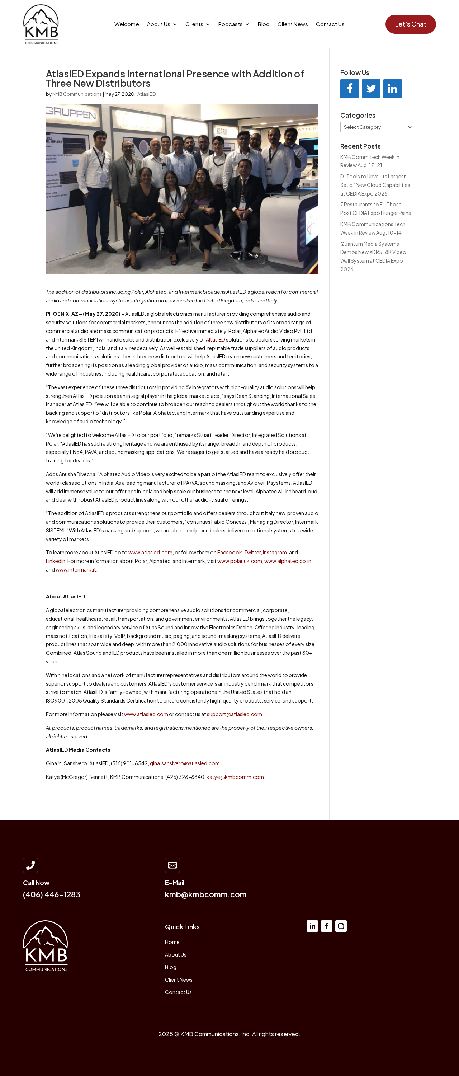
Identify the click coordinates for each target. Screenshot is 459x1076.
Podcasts (230, 24)
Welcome (126, 24)
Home (172, 942)
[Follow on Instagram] (341, 926)
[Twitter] (371, 88)
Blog (264, 24)
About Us (158, 24)
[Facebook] (349, 88)
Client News (293, 24)
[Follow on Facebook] (326, 926)
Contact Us (330, 24)
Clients (194, 24)
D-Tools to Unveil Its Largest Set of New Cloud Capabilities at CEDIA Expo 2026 (375, 185)
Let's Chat (410, 24)
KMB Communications (77, 94)
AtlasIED (146, 94)
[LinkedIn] (392, 88)
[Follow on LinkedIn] (312, 926)
